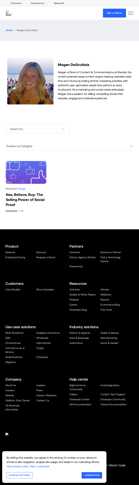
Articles (104, 289)
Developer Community (113, 399)
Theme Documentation (113, 404)
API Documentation (80, 404)
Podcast (74, 299)
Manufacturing (108, 337)
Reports (104, 299)
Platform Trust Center (17, 400)
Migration (10, 362)
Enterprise (42, 357)
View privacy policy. (18, 466)
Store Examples (45, 289)
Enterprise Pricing (15, 257)
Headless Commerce (48, 332)
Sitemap (113, 465)
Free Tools (106, 309)
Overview (75, 252)
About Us (10, 385)
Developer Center (79, 399)
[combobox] (37, 129)
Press (39, 390)
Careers (9, 390)
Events (73, 304)
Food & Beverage (79, 337)
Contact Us (42, 400)
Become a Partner (110, 252)
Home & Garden (109, 343)
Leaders (40, 385)
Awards (9, 395)
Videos (73, 394)
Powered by (76, 266)
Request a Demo (45, 257)
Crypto (40, 348)
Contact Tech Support (112, 394)
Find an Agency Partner (83, 257)
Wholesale (42, 337)
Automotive (76, 343)
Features (10, 252)
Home (9, 30)
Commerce (16, 3)
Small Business (13, 357)
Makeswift (59, 3)
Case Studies (12, 289)
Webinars (105, 294)
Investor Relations (46, 395)
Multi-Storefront (14, 332)
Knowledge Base (109, 385)
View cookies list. (40, 466)
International (43, 343)
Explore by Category (19, 146)
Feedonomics (37, 3)
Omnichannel (12, 343)
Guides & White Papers (83, 294)
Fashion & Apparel (80, 332)
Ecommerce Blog (110, 304)
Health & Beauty (109, 332)
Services (41, 252)
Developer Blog (78, 309)
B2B (7, 337)
